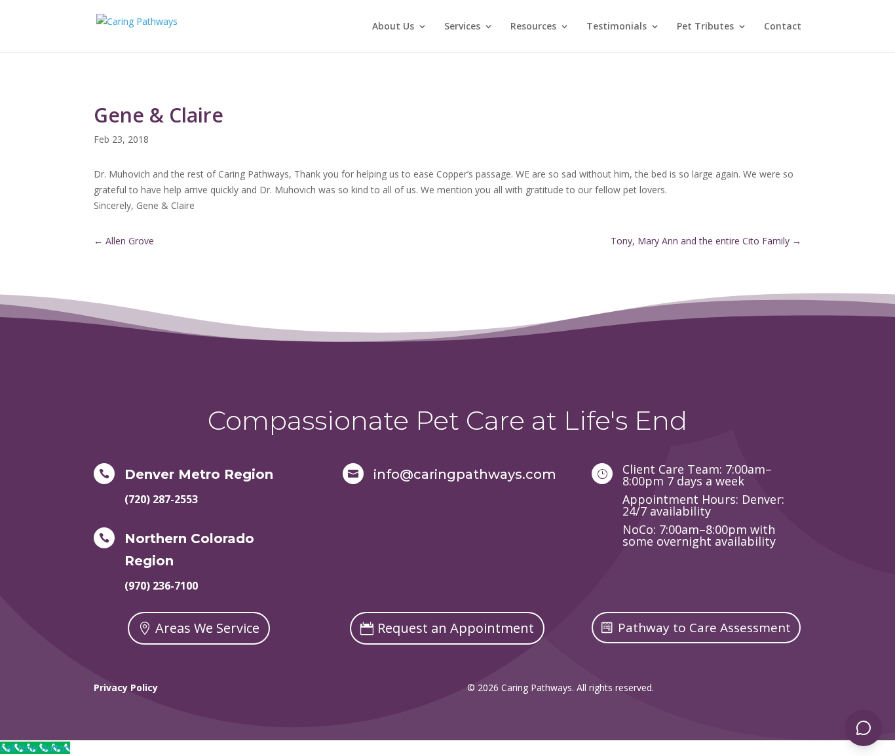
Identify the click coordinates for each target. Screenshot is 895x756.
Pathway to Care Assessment (704, 627)
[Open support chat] (863, 727)
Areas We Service (207, 628)
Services (462, 27)
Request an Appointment (455, 628)
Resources (533, 27)
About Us (393, 27)
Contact (782, 27)
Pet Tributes (705, 27)
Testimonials (616, 27)
